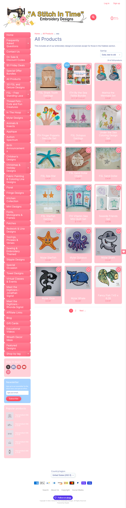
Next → (83, 310)
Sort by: (103, 51)
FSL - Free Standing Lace (19, 94)
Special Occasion (12, 266)
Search (46, 490)
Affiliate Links (14, 312)
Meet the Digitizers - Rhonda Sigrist (15, 304)
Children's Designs (12, 158)
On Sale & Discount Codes (16, 58)
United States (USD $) (62, 475)
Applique (12, 131)
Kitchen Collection (12, 200)
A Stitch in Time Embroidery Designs (62, 501)
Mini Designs (14, 206)
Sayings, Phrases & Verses (12, 240)
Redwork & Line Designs (16, 230)
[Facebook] (13, 367)
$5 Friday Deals (16, 65)
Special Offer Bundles (14, 72)
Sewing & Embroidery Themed (13, 251)
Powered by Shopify (63, 503)
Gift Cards (12, 323)
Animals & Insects (12, 125)
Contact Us (13, 51)
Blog (9, 317)
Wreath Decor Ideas (14, 338)
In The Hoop (19, 113)
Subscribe (13, 398)
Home (10, 34)
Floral (10, 187)
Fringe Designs (15, 192)
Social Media (78, 490)
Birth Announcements (15, 148)
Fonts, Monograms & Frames (15, 215)
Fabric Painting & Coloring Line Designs (15, 179)
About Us (55, 490)
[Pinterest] (19, 367)
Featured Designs (12, 347)
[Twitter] (8, 367)
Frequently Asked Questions (19, 43)
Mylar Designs (15, 117)
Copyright (65, 490)
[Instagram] (8, 372)
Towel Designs (15, 273)
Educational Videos (13, 330)
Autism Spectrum (12, 138)
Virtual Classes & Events (15, 280)
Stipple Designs (16, 259)
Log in (106, 3)
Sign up (116, 3)
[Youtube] (24, 367)
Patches (11, 223)
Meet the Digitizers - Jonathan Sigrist (13, 291)
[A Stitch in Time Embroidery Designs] (44, 17)
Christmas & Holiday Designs (19, 167)
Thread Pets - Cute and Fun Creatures (15, 104)
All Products (14, 79)
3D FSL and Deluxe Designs (16, 86)
